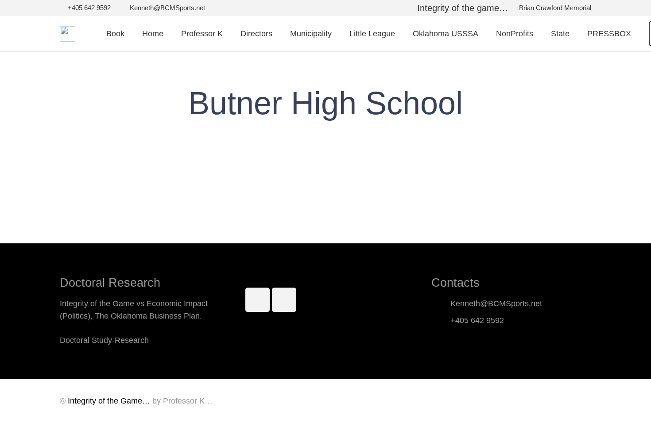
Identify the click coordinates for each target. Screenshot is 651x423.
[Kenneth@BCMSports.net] (440, 303)
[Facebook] (257, 300)
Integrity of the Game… (109, 400)
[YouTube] (284, 300)
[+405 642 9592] (440, 320)
